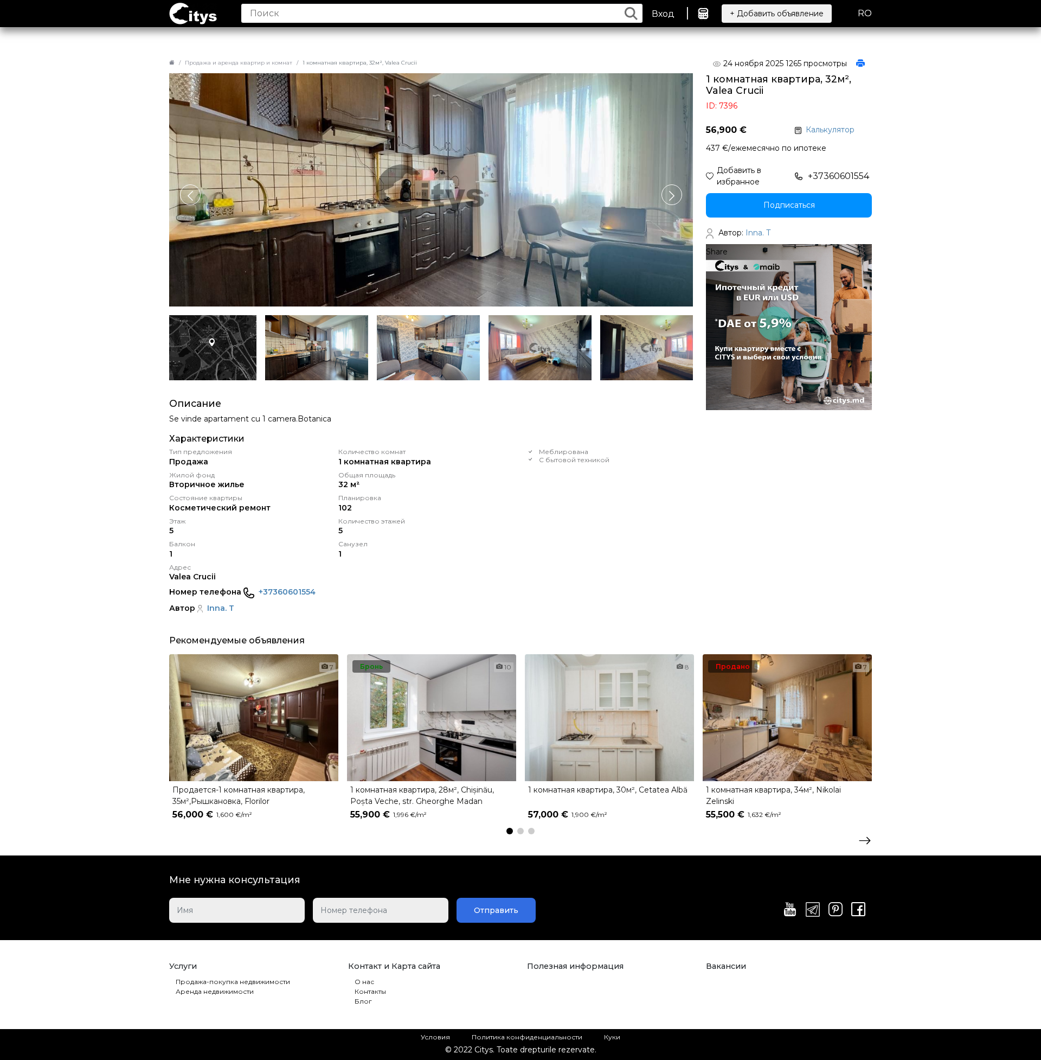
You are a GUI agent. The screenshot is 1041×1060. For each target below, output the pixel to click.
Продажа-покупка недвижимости (233, 982)
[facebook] (858, 910)
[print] (860, 64)
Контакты (370, 991)
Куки (612, 1037)
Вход (663, 14)
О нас (364, 982)
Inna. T (220, 608)
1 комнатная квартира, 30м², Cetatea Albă (607, 790)
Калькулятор (830, 130)
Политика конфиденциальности (527, 1037)
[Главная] (172, 62)
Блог (363, 1001)
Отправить (496, 910)
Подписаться (789, 205)
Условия (435, 1037)
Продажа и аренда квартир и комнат (238, 62)
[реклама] (789, 326)
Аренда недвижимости (215, 991)
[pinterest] (835, 910)
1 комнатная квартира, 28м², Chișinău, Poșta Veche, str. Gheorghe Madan (422, 795)
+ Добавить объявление (777, 13)
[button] (671, 194)
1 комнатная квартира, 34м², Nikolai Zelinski (773, 795)
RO (865, 13)
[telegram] (813, 910)
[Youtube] (790, 910)
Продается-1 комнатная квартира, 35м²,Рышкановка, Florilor (238, 795)
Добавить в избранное (739, 176)
